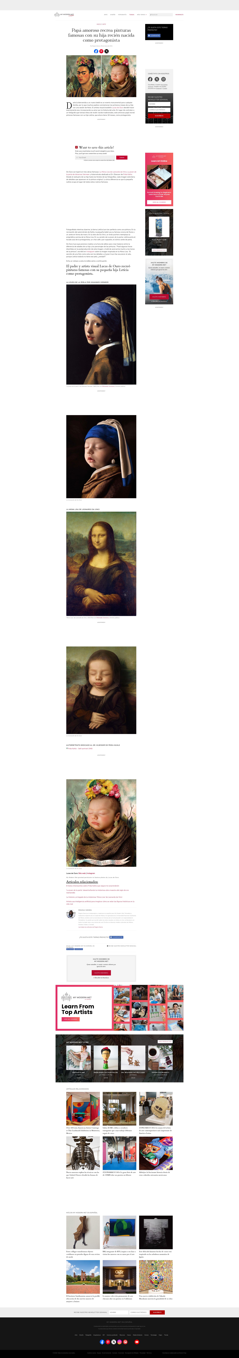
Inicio (99, 24)
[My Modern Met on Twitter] (113, 1342)
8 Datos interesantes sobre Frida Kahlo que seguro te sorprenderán (92, 886)
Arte (106, 14)
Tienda (131, 14)
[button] (142, 15)
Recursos (122, 1335)
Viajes (160, 1335)
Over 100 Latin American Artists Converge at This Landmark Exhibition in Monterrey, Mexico (83, 1130)
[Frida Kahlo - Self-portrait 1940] (79, 750)
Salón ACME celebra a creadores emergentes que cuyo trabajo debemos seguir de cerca (117, 1130)
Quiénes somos (91, 1353)
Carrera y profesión (112, 1335)
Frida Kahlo (127, 174)
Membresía (180, 14)
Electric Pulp (182, 1353)
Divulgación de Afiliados (132, 1353)
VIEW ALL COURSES (159, 202)
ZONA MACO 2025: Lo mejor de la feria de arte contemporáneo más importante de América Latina (155, 1130)
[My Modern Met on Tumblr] (131, 1342)
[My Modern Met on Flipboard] (125, 1342)
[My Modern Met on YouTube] (137, 1342)
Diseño (112, 14)
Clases (129, 1335)
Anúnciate (121, 1353)
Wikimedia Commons (108, 386)
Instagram (90, 251)
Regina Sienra (96, 46)
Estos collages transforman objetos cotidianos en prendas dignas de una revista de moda (83, 1254)
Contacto (114, 1353)
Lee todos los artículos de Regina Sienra (90, 927)
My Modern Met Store (77, 1042)
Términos (149, 1353)
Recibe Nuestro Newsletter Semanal (122, 946)
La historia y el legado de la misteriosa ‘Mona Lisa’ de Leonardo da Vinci (94, 897)
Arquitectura (97, 1335)
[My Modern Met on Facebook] (102, 1342)
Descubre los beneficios (102, 978)
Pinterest (158, 88)
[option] (122, 1019)
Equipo (99, 1353)
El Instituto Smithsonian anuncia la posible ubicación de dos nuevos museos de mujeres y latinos (83, 1299)
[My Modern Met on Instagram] (119, 1342)
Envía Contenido (106, 1353)
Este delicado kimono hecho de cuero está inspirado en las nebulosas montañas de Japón (155, 1254)
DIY (104, 1335)
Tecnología (154, 1335)
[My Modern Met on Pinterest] (108, 1342)
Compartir (117, 937)
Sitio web (82, 873)
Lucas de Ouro (117, 107)
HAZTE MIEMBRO (101, 973)
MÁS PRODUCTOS (159, 250)
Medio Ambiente (137, 1335)
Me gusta (70, 949)
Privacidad (142, 1353)
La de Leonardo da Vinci (113, 172)
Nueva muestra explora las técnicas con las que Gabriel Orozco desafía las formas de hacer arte (82, 1175)
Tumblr (165, 88)
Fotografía (122, 14)
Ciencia (146, 1335)
